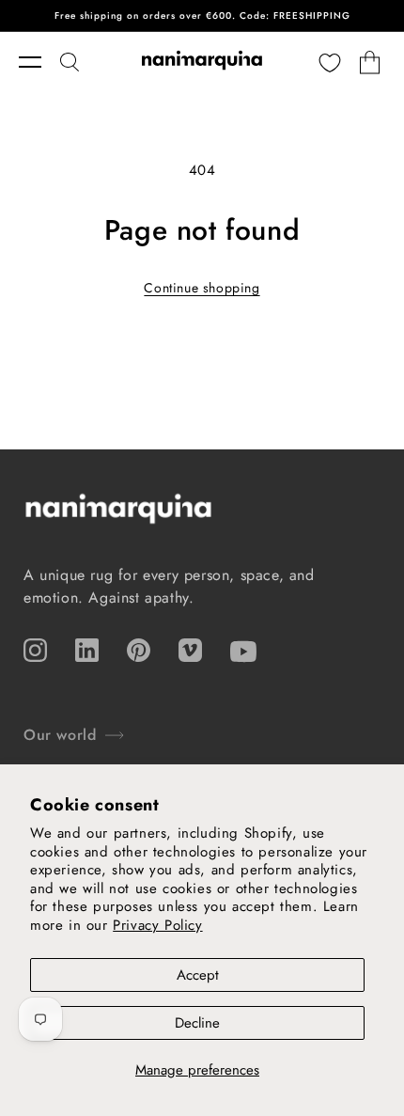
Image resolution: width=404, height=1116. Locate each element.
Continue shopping (201, 287)
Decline (197, 1023)
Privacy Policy (157, 925)
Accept (198, 975)
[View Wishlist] (329, 62)
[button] (39, 62)
